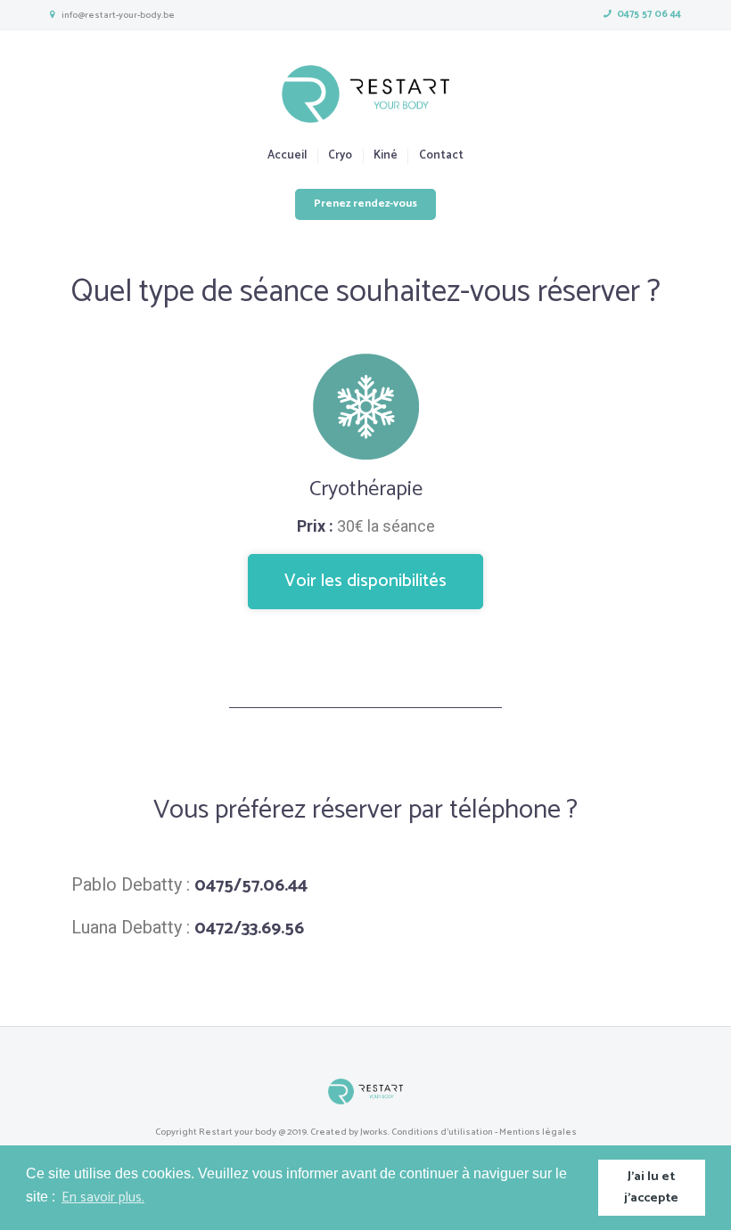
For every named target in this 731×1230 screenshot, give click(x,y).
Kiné (386, 156)
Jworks (374, 1132)
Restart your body (237, 1132)
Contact (441, 156)
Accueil (287, 156)
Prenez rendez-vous (365, 204)
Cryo (340, 156)
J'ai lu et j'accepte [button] (651, 1187)
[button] (365, 581)
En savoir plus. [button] (103, 1197)
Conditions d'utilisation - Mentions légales (484, 1132)
